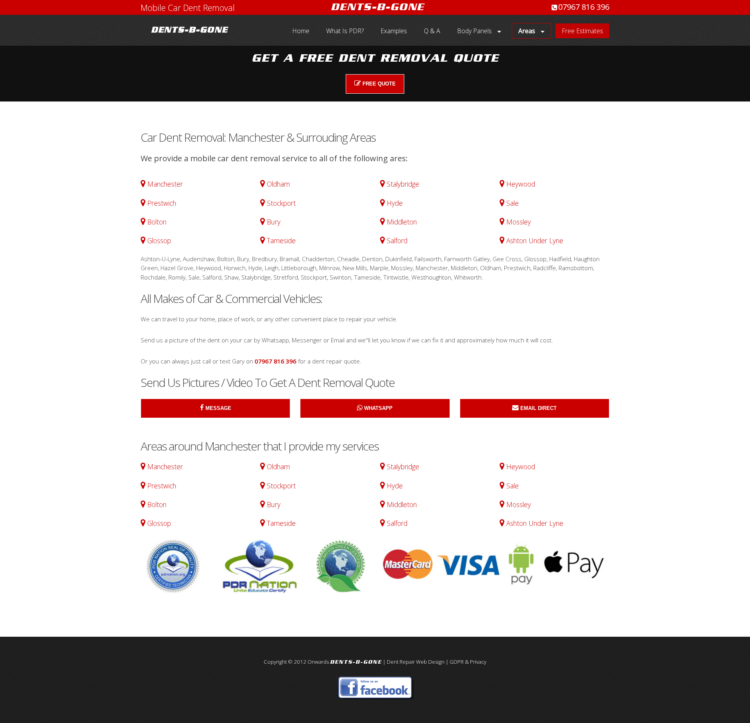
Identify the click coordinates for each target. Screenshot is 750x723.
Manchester (165, 184)
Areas (526, 31)
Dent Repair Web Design (416, 661)
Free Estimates (582, 31)
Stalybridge (403, 184)
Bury (273, 221)
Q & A (432, 31)
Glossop (159, 240)
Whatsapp (378, 408)
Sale (512, 203)
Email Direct (538, 408)
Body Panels (474, 31)
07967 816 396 (583, 7)
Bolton (156, 221)
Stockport (281, 203)
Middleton (402, 221)
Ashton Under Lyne (534, 240)
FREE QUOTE (379, 84)
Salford (397, 240)
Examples (393, 31)
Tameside (281, 240)
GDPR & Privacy (468, 661)
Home (300, 31)
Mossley (518, 221)
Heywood (520, 184)
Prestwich (161, 203)
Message (218, 408)
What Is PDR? (345, 31)
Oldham (278, 184)
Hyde (395, 203)
